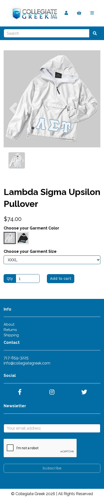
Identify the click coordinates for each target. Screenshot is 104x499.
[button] (13, 123)
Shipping (11, 335)
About (9, 324)
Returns (10, 330)
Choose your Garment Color (31, 228)
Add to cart (60, 278)
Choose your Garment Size (30, 251)
